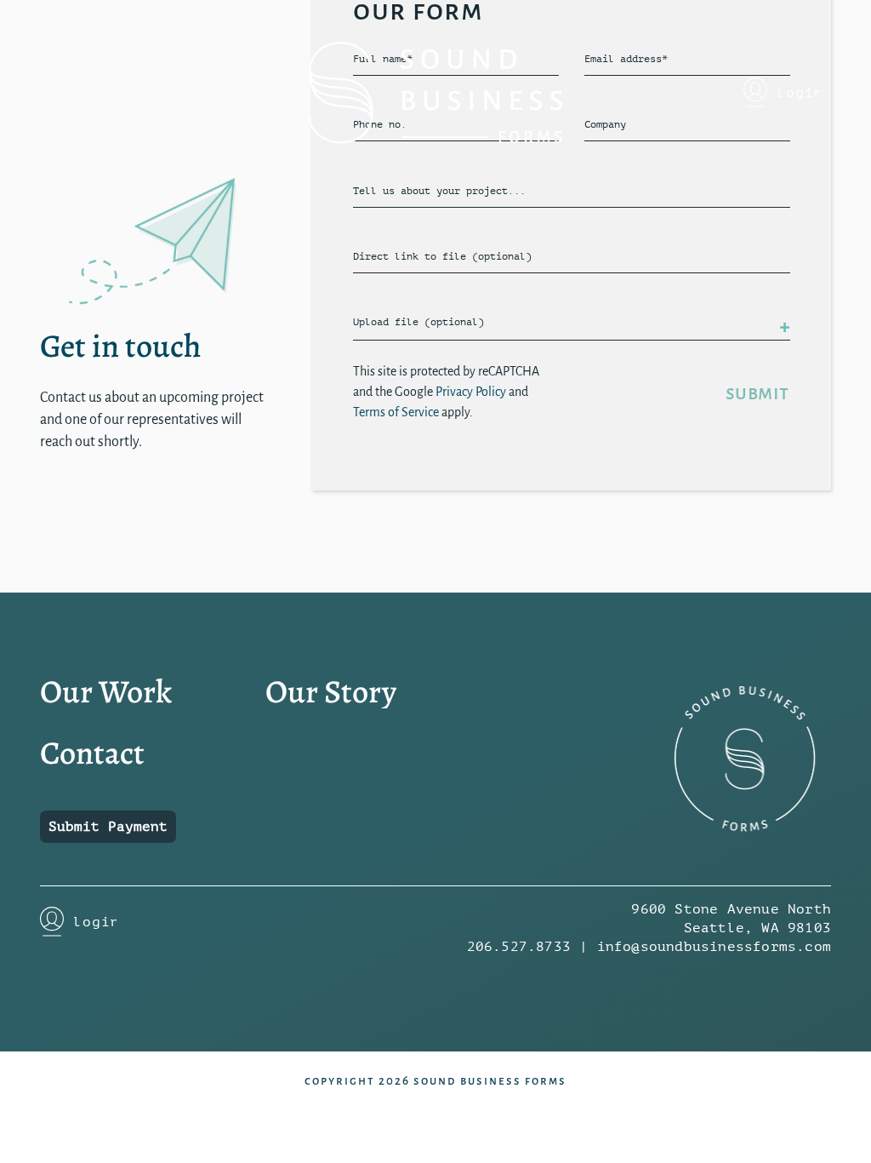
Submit (757, 393)
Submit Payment (108, 826)
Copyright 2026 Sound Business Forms (435, 1080)
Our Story (330, 691)
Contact (92, 753)
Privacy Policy (471, 391)
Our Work (106, 691)
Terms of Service (396, 412)
